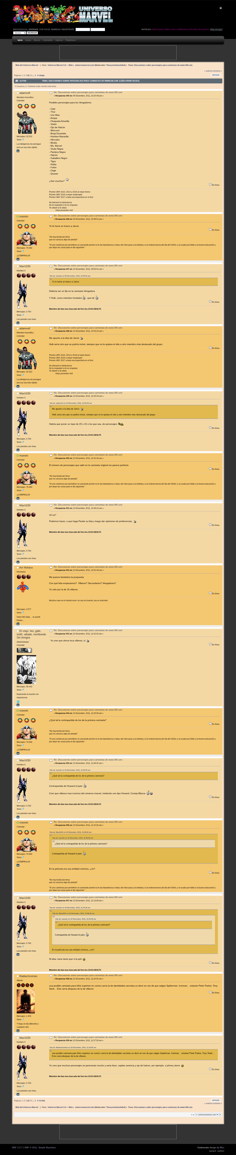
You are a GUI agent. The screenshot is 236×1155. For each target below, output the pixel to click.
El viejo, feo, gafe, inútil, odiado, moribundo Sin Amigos (31, 634)
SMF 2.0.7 (17, 1147)
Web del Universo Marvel (26, 65)
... (34, 75)
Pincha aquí (216, 29)
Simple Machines (47, 1147)
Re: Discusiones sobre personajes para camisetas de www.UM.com (88, 92)
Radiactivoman (28, 976)
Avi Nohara (26, 567)
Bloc (222, 1147)
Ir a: (192, 1115)
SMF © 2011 (30, 1147)
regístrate (68, 29)
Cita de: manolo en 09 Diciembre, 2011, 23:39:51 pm (70, 276)
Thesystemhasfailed (115, 65)
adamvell (24, 92)
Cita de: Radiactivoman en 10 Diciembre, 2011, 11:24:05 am (73, 1047)
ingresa (55, 29)
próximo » (217, 71)
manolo (23, 216)
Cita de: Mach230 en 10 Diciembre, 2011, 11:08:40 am (71, 832)
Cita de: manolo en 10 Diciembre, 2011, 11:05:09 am (70, 770)
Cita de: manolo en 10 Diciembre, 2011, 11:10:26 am (70, 907)
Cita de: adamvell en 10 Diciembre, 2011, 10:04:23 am (71, 403)
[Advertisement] (118, 52)
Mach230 (24, 266)
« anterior (208, 71)
